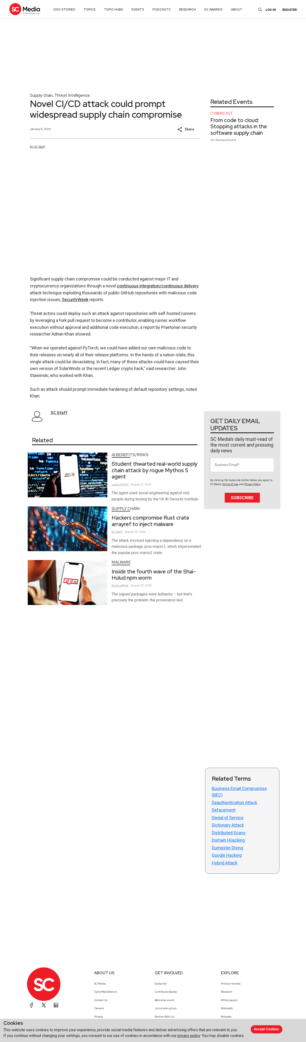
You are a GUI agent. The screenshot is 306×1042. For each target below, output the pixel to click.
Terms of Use (230, 484)
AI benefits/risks (130, 454)
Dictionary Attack (228, 825)
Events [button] (137, 9)
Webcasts (227, 1008)
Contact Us (100, 1000)
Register (289, 9)
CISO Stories (64, 9)
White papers (229, 1000)
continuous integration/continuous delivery (158, 285)
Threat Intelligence (72, 95)
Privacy (98, 1016)
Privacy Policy (252, 484)
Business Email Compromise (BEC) (239, 791)
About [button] (236, 9)
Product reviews (230, 983)
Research (226, 991)
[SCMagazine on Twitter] (44, 1005)
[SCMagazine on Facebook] (31, 1005)
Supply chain (41, 95)
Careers (99, 1008)
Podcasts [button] (162, 9)
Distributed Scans (229, 832)
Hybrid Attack (224, 862)
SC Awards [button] (213, 9)
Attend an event (165, 1000)
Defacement (223, 809)
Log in (271, 9)
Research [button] (187, 9)
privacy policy (188, 1035)
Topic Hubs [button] (113, 9)
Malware (121, 562)
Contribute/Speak (166, 991)
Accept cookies (266, 1029)
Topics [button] (90, 9)
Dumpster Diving (227, 847)
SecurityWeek (75, 299)
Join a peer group (165, 1008)
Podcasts (226, 1016)
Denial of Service (228, 817)
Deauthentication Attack (234, 802)
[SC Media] (24, 9)
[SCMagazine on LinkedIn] (56, 1005)
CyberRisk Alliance (105, 991)
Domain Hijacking (228, 840)
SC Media (100, 983)
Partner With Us (164, 1016)
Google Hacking (227, 855)
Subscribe (242, 497)
